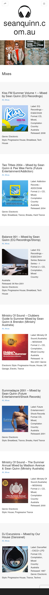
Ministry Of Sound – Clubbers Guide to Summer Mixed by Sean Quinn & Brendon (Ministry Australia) (23, 320)
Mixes (7, 100)
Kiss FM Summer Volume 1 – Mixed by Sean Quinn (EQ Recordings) (24, 94)
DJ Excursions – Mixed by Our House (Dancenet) (21, 535)
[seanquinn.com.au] (24, 11)
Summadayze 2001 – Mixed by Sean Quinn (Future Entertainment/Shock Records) (21, 393)
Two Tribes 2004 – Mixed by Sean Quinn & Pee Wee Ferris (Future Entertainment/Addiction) (23, 168)
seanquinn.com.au (24, 27)
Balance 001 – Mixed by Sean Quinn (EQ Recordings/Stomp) (21, 238)
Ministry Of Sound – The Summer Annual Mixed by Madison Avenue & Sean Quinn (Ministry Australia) (23, 465)
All (3, 100)
